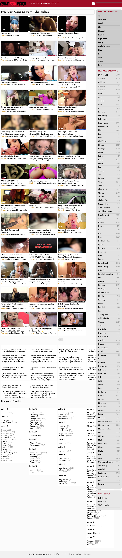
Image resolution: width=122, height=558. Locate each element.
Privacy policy (75, 554)
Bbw (109, 130)
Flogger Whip (109, 293)
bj (54, 183)
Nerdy (109, 447)
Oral (89, 436)
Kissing (61, 459)
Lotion (109, 414)
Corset (33, 421)
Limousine (109, 407)
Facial (83, 185)
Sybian (90, 497)
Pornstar (51, 35)
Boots (3, 455)
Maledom (109, 418)
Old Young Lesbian (109, 462)
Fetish (48, 85)
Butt (109, 167)
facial (19, 158)
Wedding (90, 543)
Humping (62, 436)
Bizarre (4, 447)
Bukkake (68, 308)
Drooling (109, 248)
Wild (89, 545)
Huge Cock (63, 432)
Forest (109, 304)
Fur (109, 311)
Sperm (90, 488)
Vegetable (91, 533)
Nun (109, 455)
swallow (25, 210)
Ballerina (5, 434)
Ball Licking (109, 119)
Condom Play (109, 204)
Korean (61, 460)
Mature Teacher (109, 429)
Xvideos (3, 112)
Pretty (100, 43)
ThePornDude (103, 505)
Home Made (109, 348)
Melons (61, 481)
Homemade (53, 109)
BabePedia (102, 498)
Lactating (109, 392)
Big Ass (38, 35)
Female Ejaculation (109, 274)
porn (14, 112)
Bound (109, 160)
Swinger (90, 495)
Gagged (33, 470)
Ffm (109, 278)
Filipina (109, 282)
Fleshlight (109, 289)
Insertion (62, 443)
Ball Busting (109, 116)
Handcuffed (109, 337)
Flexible (33, 455)
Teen (37, 60)
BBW (16, 60)
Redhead (91, 459)
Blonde (20, 136)
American (109, 90)
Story (89, 492)
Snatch (90, 476)
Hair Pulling (109, 329)
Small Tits (102, 20)
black (14, 210)
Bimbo (4, 443)
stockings (74, 232)
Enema (109, 259)
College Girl (35, 419)
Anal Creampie (104, 46)
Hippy (61, 428)
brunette (85, 232)
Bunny (109, 164)
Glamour (109, 322)
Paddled (109, 469)
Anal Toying (6, 422)
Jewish (109, 385)
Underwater (92, 526)
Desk (109, 230)
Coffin (32, 417)
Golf (109, 326)
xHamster (62, 87)
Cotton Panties (109, 208)
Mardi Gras (63, 479)
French (100, 23)
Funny (32, 462)
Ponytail (90, 449)
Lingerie (109, 411)
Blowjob (109, 145)
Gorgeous (62, 419)
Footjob (101, 35)
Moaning (91, 417)
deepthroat (55, 85)
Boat (3, 451)
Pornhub (4, 35)
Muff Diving (109, 444)
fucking (26, 112)
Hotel (109, 352)
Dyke (109, 256)
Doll (109, 234)
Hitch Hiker (63, 430)
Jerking (109, 381)
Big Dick (10, 185)
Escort (100, 65)
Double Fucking (109, 241)
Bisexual (101, 31)
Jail (109, 377)
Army (109, 97)
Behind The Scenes (9, 440)
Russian (90, 462)
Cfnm (109, 182)
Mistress (90, 415)
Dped (109, 245)
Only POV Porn (13, 3)
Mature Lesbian (109, 425)
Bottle (109, 156)
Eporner (32, 60)
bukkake (10, 158)
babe (80, 232)
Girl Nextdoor (64, 417)
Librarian (62, 470)
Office (89, 434)
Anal (100, 58)
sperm (17, 35)
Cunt (32, 428)
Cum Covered (109, 215)
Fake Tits (109, 270)
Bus (2, 459)
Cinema (109, 197)
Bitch (3, 445)
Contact (87, 554)
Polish (109, 481)
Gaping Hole (109, 315)
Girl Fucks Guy (109, 318)
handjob (81, 284)
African (4, 421)
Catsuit (109, 178)
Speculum (91, 486)
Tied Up (90, 507)
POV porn (102, 502)
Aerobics (109, 86)
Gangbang (62, 413)
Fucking (33, 460)
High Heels (102, 39)
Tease (89, 505)
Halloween (109, 333)
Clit (99, 27)
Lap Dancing (64, 468)
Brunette (39, 208)
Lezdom (109, 399)
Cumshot (85, 38)
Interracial (109, 374)
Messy (89, 413)
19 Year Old (109, 75)
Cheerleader (109, 189)
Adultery (109, 82)
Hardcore (109, 344)
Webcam (90, 541)
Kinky (109, 388)
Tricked (90, 514)
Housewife (109, 359)
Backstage (5, 432)
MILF (22, 284)
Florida (109, 296)
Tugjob (90, 518)
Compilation (22, 235)
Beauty (4, 436)
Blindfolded (109, 141)
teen (66, 284)
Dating (109, 226)
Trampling (91, 511)
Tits (99, 16)
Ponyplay (109, 484)
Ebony (21, 259)
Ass (109, 108)
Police (89, 447)
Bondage (109, 149)
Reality (22, 308)
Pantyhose (109, 473)
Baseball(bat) (109, 127)
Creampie (57, 136)
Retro (89, 460)
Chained (109, 186)
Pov (99, 54)
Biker (3, 441)
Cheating (34, 415)
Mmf (109, 440)
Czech (100, 62)
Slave (89, 472)
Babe (73, 38)
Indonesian (109, 370)
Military (109, 436)
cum (12, 35)
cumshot (39, 183)
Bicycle (109, 138)
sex (21, 112)
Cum (109, 219)
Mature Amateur (109, 422)
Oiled (109, 458)
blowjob (10, 112)
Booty (109, 153)
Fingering (109, 285)
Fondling (33, 457)
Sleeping (90, 474)
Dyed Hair (109, 252)
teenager (55, 308)
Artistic (109, 101)
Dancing (109, 223)
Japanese (47, 308)
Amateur (68, 38)
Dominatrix (35, 436)
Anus (109, 94)
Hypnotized (109, 366)
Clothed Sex (109, 200)
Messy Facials (64, 483)
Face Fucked (35, 453)
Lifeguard (109, 403)
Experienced (35, 445)
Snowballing (92, 478)
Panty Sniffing (109, 477)
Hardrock (62, 426)
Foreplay (109, 300)
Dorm (109, 237)
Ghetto (61, 415)
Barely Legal (109, 123)
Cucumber (34, 426)
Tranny (90, 513)
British (84, 259)
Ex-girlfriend (109, 263)
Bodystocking (7, 453)
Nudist (109, 451)
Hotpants (109, 355)
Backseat (109, 112)
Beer (109, 134)
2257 (64, 554)
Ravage (90, 457)
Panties (90, 443)
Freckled (109, 307)
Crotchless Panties (109, 211)
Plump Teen (92, 445)
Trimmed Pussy (93, 516)
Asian (109, 105)
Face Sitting (109, 267)
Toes (89, 509)
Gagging (33, 472)
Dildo (100, 50)
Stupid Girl (91, 494)
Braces (4, 457)
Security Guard (93, 470)
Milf (109, 433)
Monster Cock (93, 419)
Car (109, 175)
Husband (109, 363)
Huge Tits (62, 434)
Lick (60, 472)
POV (9, 35)
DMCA (56, 554)
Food (32, 459)
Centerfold (34, 413)
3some (4, 413)
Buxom (4, 460)
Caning (109, 171)
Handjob (109, 340)
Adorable (109, 79)
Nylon (89, 426)
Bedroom (5, 438)
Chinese (109, 193)
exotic (9, 210)
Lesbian (109, 396)
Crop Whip (34, 424)
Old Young (109, 466)
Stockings (91, 490)
